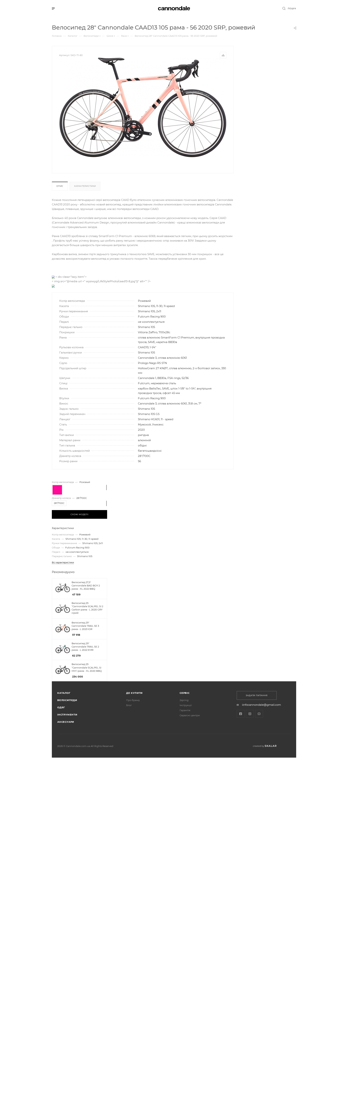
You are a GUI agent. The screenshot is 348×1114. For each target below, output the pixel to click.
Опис (59, 186)
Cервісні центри (190, 715)
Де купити (134, 692)
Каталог (64, 692)
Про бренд (133, 700)
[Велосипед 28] (142, 107)
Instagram (250, 714)
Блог (129, 705)
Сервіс (185, 692)
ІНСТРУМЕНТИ (67, 714)
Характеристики (85, 186)
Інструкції (186, 705)
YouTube (259, 714)
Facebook (241, 714)
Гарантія (185, 710)
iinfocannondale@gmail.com (261, 704)
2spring (184, 700)
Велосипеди (67, 700)
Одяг (61, 707)
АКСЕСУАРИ (65, 721)
